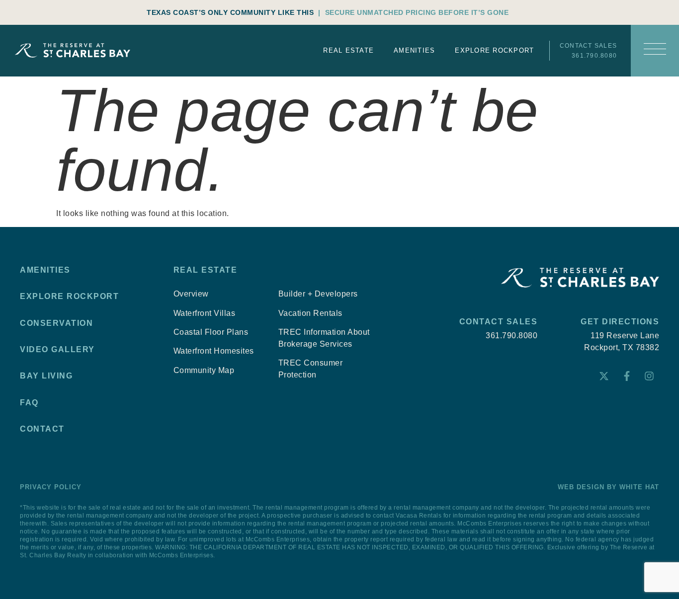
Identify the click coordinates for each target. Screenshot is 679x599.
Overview (191, 294)
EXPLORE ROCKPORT (69, 296)
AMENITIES (45, 270)
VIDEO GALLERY (57, 349)
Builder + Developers (318, 294)
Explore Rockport (494, 50)
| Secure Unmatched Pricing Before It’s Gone (413, 12)
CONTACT (42, 429)
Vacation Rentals (310, 313)
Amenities (414, 50)
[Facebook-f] (627, 376)
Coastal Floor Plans (211, 332)
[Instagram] (649, 376)
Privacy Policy (51, 487)
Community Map (204, 370)
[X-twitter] (604, 376)
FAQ (29, 402)
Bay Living (46, 376)
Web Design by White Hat (608, 487)
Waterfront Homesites (213, 351)
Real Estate (348, 50)
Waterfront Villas (204, 313)
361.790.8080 (594, 55)
